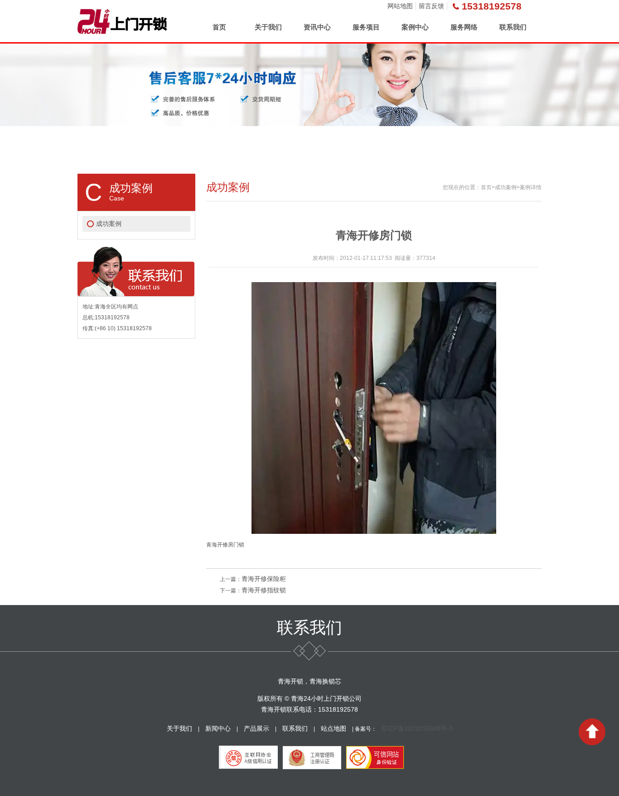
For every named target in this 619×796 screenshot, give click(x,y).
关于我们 (268, 27)
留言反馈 (431, 6)
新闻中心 (218, 728)
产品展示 (256, 728)
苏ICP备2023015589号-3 (417, 728)
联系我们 (513, 27)
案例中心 (415, 27)
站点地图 (333, 728)
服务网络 (464, 27)
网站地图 (400, 6)
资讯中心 (317, 27)
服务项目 (366, 27)
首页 (219, 27)
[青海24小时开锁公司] (122, 21)
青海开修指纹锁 (264, 590)
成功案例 (108, 223)
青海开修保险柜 (264, 578)
